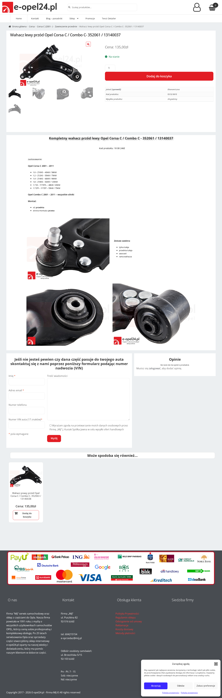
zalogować (155, 368)
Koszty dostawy (124, 629)
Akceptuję (156, 685)
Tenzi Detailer (109, 18)
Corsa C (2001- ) (45, 26)
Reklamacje (122, 625)
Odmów (180, 685)
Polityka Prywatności (127, 613)
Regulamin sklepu (126, 617)
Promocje (90, 18)
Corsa (32, 26)
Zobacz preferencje (205, 685)
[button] (215, 663)
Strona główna (19, 26)
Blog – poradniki (54, 18)
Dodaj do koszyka (159, 76)
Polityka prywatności (170, 692)
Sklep (72, 18)
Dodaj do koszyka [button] (27, 515)
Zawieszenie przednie (66, 26)
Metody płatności (125, 633)
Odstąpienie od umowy (129, 621)
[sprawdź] (116, 89)
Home (19, 18)
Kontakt (35, 18)
